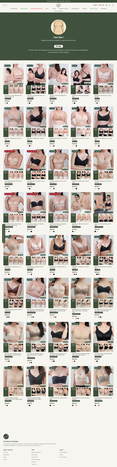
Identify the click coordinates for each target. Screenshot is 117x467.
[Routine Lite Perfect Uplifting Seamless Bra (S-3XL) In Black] (103, 337)
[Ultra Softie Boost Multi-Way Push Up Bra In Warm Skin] (13, 164)
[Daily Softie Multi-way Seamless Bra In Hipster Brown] (103, 381)
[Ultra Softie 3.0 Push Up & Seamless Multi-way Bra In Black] (36, 207)
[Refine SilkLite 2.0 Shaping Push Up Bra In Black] (58, 250)
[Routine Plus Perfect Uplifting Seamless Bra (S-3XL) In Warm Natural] (13, 381)
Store (4, 457)
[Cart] (112, 5)
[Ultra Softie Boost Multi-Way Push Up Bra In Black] (36, 164)
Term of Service (63, 457)
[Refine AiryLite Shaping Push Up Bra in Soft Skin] (81, 122)
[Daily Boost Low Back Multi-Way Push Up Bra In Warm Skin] (13, 79)
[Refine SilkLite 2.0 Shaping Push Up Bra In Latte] (13, 250)
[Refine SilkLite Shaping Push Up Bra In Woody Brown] (13, 293)
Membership (6, 454)
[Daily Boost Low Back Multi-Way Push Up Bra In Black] (36, 79)
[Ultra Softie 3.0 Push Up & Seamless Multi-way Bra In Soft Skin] (58, 207)
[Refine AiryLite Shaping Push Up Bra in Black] (103, 122)
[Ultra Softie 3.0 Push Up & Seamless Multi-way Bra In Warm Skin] (13, 207)
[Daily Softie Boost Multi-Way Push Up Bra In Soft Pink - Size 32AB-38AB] (58, 293)
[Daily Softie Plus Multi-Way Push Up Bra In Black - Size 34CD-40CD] (58, 337)
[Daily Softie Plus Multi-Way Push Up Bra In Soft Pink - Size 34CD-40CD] (13, 337)
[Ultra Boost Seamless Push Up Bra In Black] (81, 164)
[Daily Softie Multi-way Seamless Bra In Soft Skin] (81, 381)
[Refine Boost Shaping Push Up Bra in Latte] (13, 122)
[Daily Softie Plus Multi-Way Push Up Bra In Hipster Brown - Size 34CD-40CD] (36, 337)
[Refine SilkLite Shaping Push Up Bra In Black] (103, 250)
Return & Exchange (35, 459)
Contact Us (34, 461)
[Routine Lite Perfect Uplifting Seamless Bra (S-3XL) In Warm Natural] (81, 337)
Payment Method (63, 452)
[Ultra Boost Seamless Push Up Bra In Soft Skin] (103, 164)
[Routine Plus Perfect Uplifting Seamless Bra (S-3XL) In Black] (36, 381)
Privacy (61, 454)
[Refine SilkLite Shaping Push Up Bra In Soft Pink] (81, 250)
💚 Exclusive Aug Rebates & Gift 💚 (3, 234)
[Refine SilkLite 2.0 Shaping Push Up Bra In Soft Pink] (36, 250)
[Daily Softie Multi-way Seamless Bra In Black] (58, 381)
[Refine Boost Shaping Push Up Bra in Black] (36, 122)
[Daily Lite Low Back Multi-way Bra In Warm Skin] (81, 207)
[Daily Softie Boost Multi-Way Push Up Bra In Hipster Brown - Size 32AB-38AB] (81, 293)
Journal (5, 459)
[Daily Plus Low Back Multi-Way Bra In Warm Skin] (58, 79)
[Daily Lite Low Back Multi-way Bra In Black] (103, 207)
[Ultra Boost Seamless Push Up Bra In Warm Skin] (58, 164)
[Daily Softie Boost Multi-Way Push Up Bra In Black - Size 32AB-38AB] (103, 293)
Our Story (5, 452)
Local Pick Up (34, 457)
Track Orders (34, 454)
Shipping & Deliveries (36, 452)
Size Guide (33, 464)
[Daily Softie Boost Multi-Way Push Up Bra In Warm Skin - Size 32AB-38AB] (36, 293)
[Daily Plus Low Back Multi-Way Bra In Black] (81, 79)
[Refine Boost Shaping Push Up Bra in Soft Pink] (103, 79)
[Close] (3, 225)
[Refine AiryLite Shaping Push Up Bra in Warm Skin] (58, 122)
